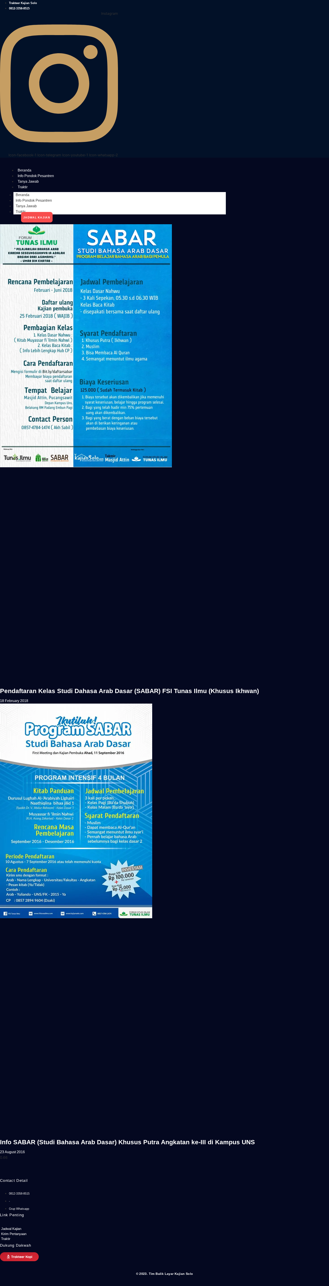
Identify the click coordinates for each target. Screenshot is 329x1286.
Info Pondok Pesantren (36, 176)
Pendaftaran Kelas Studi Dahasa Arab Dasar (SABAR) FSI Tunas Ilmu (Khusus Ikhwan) (129, 690)
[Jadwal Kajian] (35, 1228)
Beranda (24, 170)
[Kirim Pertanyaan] (35, 1234)
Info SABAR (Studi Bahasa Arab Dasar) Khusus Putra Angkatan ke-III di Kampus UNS (127, 1142)
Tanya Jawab (28, 181)
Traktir (23, 187)
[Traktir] (35, 1239)
